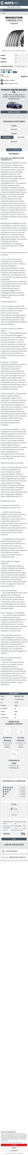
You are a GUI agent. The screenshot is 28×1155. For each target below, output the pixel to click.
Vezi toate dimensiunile (14, 150)
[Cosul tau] (26, 10)
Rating (14, 839)
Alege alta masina (14, 112)
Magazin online (14, 7)
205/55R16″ (21, 137)
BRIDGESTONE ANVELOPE (17, 857)
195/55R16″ (14, 142)
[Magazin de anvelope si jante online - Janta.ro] (14, 3)
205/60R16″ (7, 137)
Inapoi (4, 13)
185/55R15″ (14, 129)
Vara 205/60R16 (11, 851)
